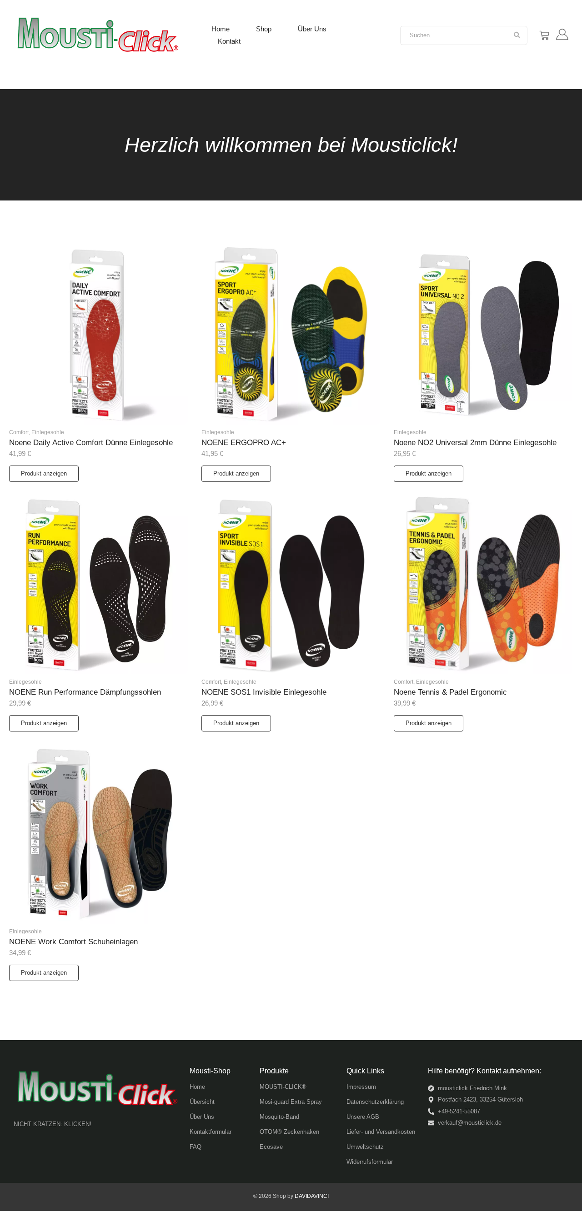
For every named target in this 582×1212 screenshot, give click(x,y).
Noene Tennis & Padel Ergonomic (450, 692)
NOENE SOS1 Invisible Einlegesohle (263, 692)
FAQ (195, 1146)
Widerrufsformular (369, 1161)
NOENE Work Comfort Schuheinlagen (73, 941)
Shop (263, 29)
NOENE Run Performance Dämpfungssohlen (85, 692)
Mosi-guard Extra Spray (291, 1101)
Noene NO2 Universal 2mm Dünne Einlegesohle (475, 442)
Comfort (19, 432)
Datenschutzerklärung (375, 1101)
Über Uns (312, 29)
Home (220, 29)
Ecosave (271, 1146)
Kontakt (229, 41)
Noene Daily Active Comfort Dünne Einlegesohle (91, 442)
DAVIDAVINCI (312, 1196)
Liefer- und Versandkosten (380, 1131)
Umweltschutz (365, 1146)
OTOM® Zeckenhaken (289, 1131)
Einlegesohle (47, 432)
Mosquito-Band (279, 1116)
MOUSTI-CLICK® (283, 1086)
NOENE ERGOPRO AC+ (243, 442)
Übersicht (202, 1101)
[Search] (517, 35)
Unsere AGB (362, 1116)
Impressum (361, 1086)
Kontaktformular (210, 1131)
